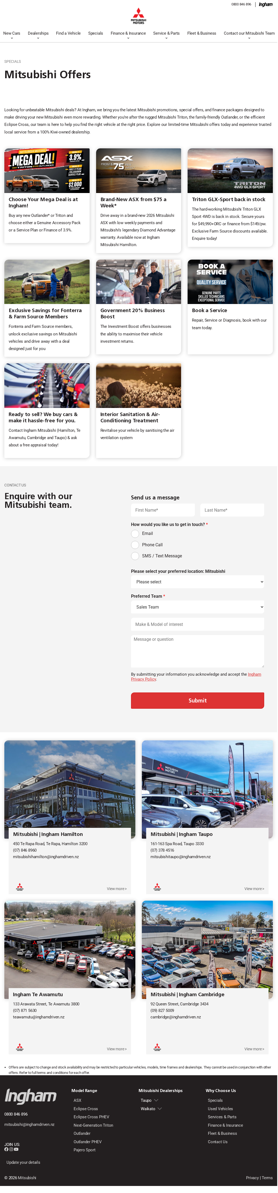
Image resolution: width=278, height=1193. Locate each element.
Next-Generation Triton (93, 1125)
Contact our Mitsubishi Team (249, 33)
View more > (117, 889)
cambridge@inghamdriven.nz (176, 1017)
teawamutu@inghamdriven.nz (38, 1017)
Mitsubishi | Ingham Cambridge (187, 994)
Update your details (23, 1162)
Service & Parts (166, 33)
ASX (77, 1100)
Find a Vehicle (68, 33)
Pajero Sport (84, 1150)
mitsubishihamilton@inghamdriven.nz (46, 856)
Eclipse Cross (86, 1108)
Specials (95, 33)
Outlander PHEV (88, 1141)
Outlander (82, 1133)
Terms (267, 1177)
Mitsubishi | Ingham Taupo (181, 834)
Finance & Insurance (128, 33)
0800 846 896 (241, 4)
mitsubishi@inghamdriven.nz (29, 1124)
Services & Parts (222, 1116)
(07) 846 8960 (25, 850)
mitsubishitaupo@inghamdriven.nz (181, 856)
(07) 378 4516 (162, 850)
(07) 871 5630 (25, 1010)
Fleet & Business (201, 33)
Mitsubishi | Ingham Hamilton (48, 834)
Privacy (252, 1177)
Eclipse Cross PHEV (91, 1116)
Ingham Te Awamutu (38, 994)
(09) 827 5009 (162, 1010)
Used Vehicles (220, 1108)
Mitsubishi (27, 1177)
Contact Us (218, 1141)
